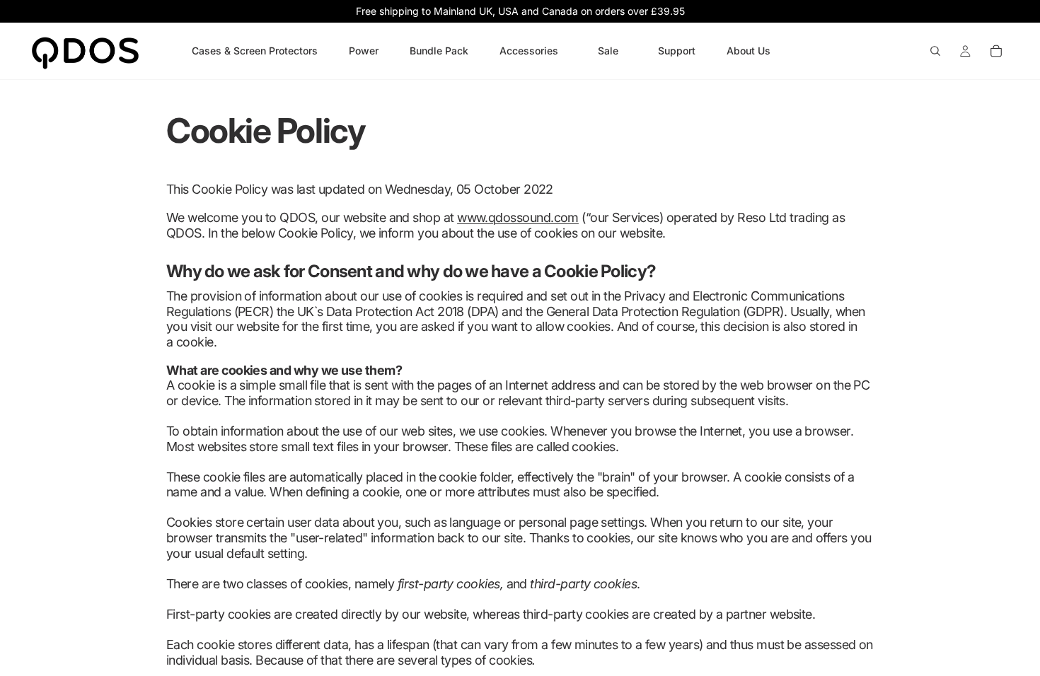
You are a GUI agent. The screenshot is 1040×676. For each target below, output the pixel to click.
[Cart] (996, 50)
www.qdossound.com (518, 217)
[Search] (935, 50)
